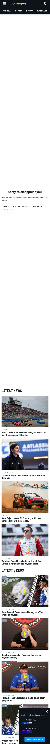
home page (7, 209)
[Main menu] (5, 4)
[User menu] (44, 3)
